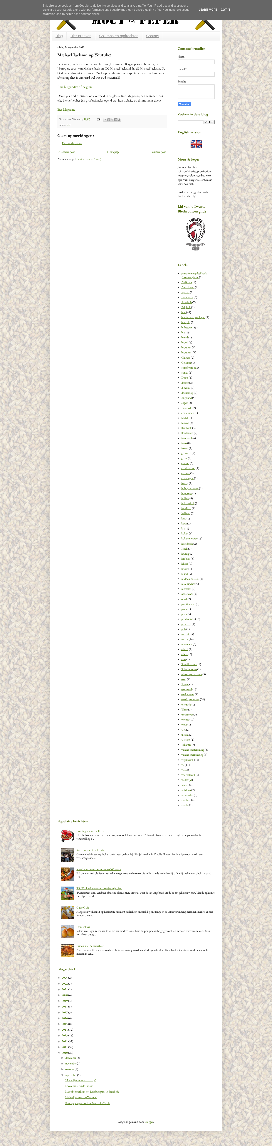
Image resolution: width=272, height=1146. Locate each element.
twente (185, 719)
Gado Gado (83, 907)
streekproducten (190, 699)
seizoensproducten (191, 674)
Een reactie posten (72, 143)
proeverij (186, 624)
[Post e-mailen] (98, 119)
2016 (65, 1018)
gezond (185, 463)
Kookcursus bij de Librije (90, 850)
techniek (186, 704)
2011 (65, 1047)
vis (182, 765)
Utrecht (185, 740)
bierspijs (185, 322)
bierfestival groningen (193, 317)
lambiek (185, 559)
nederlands (187, 594)
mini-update (188, 584)
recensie (185, 634)
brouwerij (186, 352)
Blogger (149, 1122)
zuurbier (186, 800)
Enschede (186, 408)
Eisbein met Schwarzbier (89, 946)
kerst (184, 523)
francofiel (186, 438)
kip (183, 528)
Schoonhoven (189, 669)
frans (184, 443)
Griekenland (188, 468)
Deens (184, 377)
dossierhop (187, 393)
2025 (65, 978)
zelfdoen (186, 790)
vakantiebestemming (192, 750)
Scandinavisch (189, 664)
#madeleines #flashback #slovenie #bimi (194, 275)
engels (184, 403)
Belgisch (186, 307)
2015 (65, 1024)
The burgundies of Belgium (75, 87)
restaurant (186, 644)
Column (186, 362)
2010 (65, 1053)
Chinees (185, 358)
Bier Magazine (66, 109)
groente (185, 473)
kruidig (185, 554)
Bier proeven (80, 36)
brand (184, 337)
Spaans (185, 684)
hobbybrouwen (190, 488)
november (71, 1063)
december (71, 1058)
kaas (183, 518)
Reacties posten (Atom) (88, 159)
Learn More (208, 9)
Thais (184, 709)
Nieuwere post (66, 152)
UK (183, 730)
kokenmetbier (189, 538)
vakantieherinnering (192, 755)
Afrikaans (186, 282)
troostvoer (187, 714)
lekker (184, 564)
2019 (65, 1001)
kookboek (187, 544)
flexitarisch (187, 433)
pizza (184, 614)
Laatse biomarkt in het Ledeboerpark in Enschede (92, 1091)
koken (184, 533)
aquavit (185, 292)
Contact (152, 36)
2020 (65, 995)
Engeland (186, 398)
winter (185, 785)
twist (184, 724)
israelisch (186, 508)
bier (69, 124)
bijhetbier (186, 327)
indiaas (185, 498)
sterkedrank (187, 694)
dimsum (185, 388)
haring (184, 483)
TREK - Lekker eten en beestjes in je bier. (99, 888)
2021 (65, 989)
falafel (184, 418)
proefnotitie (188, 619)
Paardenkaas (83, 927)
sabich (184, 649)
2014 (65, 1030)
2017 (65, 1012)
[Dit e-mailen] (105, 119)
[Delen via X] (112, 119)
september (71, 1075)
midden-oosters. (190, 579)
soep (183, 679)
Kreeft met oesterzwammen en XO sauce (98, 869)
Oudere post (159, 152)
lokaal (184, 574)
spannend (186, 689)
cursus (184, 372)
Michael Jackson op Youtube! (81, 1097)
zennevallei (187, 795)
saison (184, 654)
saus (183, 659)
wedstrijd (186, 780)
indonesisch (187, 503)
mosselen (186, 589)
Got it (225, 9)
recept (184, 639)
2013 (65, 1035)
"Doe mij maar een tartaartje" (80, 1080)
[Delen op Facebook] (115, 119)
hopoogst (186, 493)
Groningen (187, 478)
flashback (186, 428)
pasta (184, 609)
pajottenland (188, 604)
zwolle (185, 805)
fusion (184, 448)
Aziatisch (186, 302)
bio (183, 332)
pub (183, 629)
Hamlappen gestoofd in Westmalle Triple (87, 1103)
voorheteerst (188, 775)
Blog (59, 36)
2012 (65, 1041)
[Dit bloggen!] (108, 119)
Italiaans (185, 513)
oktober (70, 1069)
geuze (184, 458)
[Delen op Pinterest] (119, 119)
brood (184, 342)
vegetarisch (187, 760)
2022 (65, 983)
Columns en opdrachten (118, 36)
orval (184, 599)
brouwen (186, 347)
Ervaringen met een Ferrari (90, 831)
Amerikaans (187, 287)
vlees (184, 770)
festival (185, 423)
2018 (65, 1006)
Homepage (113, 152)
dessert (185, 383)
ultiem (185, 735)
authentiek (187, 297)
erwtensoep (187, 413)
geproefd (186, 453)
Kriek (184, 549)
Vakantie (186, 745)
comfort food (189, 367)
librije (184, 569)
